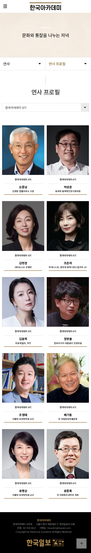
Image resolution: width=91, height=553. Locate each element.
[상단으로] (81, 543)
